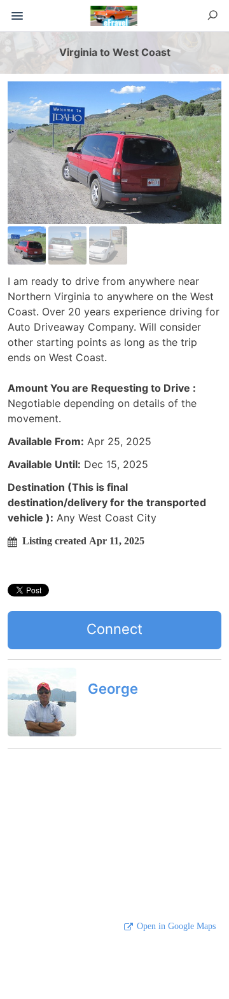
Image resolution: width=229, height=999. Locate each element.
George (113, 688)
